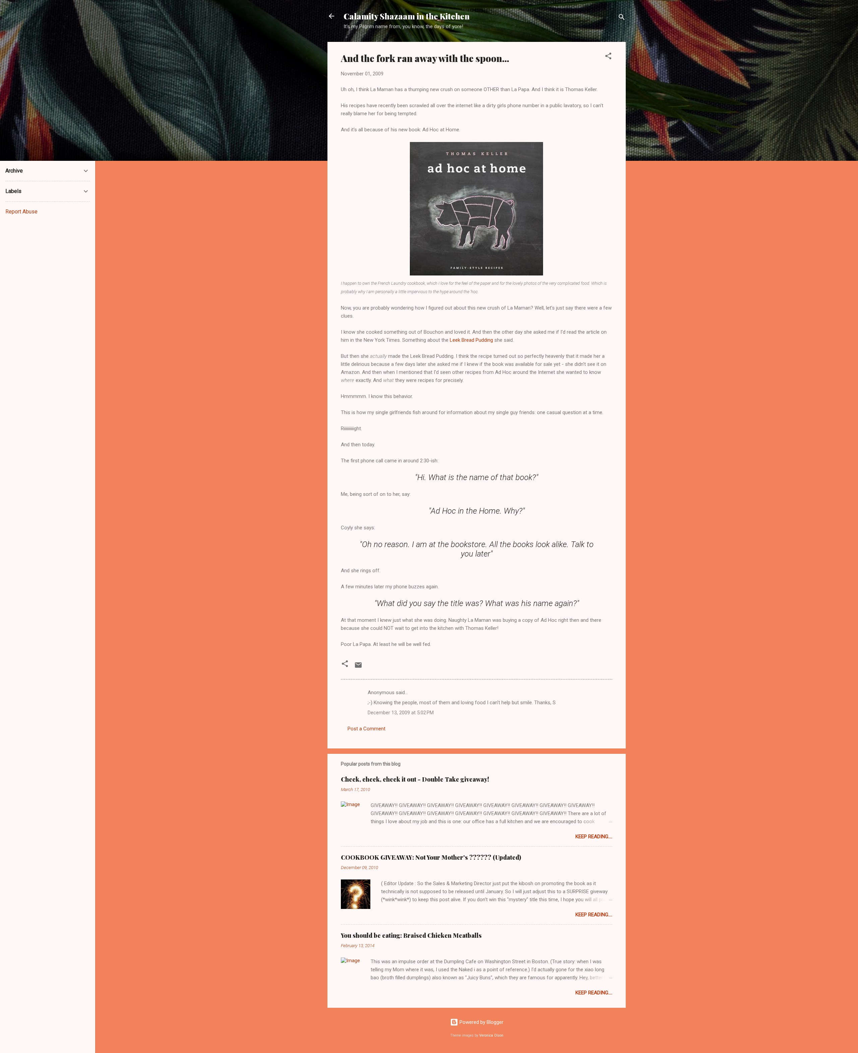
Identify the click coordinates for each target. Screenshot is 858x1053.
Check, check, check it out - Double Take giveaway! (415, 779)
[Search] (622, 18)
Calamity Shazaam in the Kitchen (407, 16)
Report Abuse (21, 211)
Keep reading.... (593, 837)
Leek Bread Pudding (471, 340)
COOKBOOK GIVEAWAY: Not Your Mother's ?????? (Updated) (431, 857)
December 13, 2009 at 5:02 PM (401, 713)
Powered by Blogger (480, 1022)
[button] (608, 57)
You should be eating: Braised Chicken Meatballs (411, 935)
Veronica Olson (491, 1035)
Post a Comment (366, 729)
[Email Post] (358, 667)
